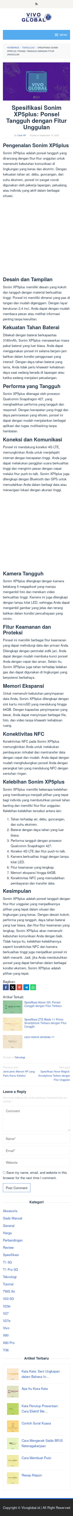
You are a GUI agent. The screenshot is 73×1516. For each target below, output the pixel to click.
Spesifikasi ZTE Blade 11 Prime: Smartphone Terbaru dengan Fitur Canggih (45, 1022)
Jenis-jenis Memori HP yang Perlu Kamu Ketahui (19, 1071)
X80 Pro (9, 1342)
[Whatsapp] (33, 987)
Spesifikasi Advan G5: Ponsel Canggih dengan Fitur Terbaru (43, 1004)
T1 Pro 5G (10, 1269)
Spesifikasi (11, 1254)
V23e (6, 1305)
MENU (63, 35)
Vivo (6, 1327)
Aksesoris (10, 1210)
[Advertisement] (36, 238)
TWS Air (9, 1291)
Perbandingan (13, 1240)
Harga (7, 1232)
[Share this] (6, 987)
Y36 (6, 1349)
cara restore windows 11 (39, 1037)
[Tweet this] (13, 987)
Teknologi (19, 1057)
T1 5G (7, 1262)
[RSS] (36, 4)
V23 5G (8, 1298)
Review (8, 1247)
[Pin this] (19, 987)
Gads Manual (12, 1218)
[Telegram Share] (26, 987)
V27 (6, 1313)
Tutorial (8, 1283)
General (8, 1225)
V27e (6, 1320)
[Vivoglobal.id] (36, 16)
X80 (6, 1335)
